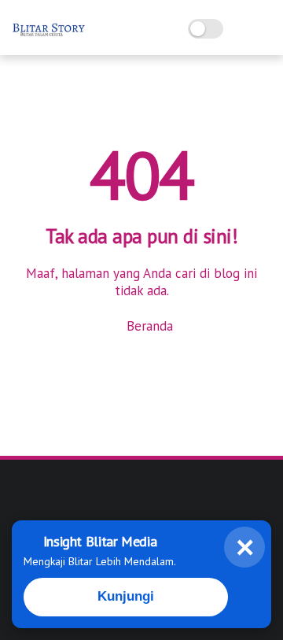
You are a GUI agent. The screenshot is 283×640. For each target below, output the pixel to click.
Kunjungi (125, 596)
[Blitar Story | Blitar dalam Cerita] (49, 36)
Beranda (148, 326)
